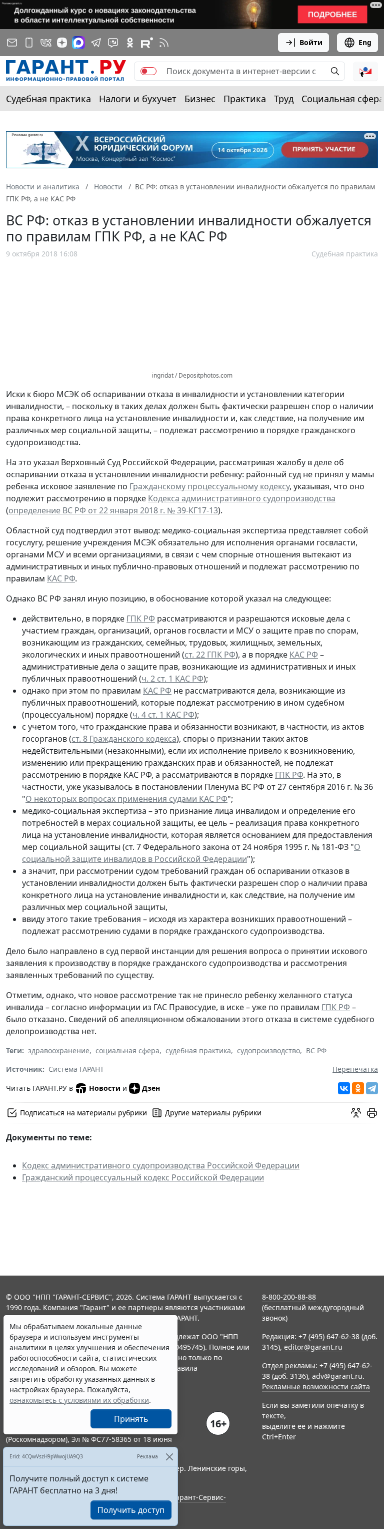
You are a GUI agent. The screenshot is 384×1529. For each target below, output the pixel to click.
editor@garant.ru (313, 1347)
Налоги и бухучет (137, 99)
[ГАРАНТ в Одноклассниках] (130, 43)
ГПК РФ (140, 618)
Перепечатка (355, 1069)
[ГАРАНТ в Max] (78, 42)
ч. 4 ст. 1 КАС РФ (163, 714)
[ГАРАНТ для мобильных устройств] (29, 43)
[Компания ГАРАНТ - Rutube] (147, 43)
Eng (365, 42)
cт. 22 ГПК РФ (210, 654)
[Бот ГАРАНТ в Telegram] (113, 43)
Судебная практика (48, 99)
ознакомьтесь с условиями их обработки (79, 1400)
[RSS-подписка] (164, 43)
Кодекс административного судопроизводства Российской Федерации (161, 1165)
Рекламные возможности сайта (316, 1386)
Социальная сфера (343, 99)
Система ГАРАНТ (76, 1069)
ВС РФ (316, 1050)
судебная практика (198, 1050)
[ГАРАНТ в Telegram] (96, 43)
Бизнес (200, 99)
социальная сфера (128, 1050)
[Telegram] (372, 1088)
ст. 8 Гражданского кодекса (124, 738)
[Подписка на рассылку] (12, 43)
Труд (284, 99)
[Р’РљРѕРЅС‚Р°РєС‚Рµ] (344, 1088)
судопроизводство (268, 1050)
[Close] (169, 1456)
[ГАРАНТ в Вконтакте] (46, 43)
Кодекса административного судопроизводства (242, 498)
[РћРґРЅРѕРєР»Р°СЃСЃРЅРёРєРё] (358, 1088)
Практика (245, 99)
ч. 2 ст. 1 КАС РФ (173, 678)
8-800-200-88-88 (289, 1297)
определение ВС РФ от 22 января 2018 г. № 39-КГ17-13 (113, 510)
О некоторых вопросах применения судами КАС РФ (127, 798)
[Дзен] (62, 43)
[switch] (148, 71)
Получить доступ (131, 1509)
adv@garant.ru (337, 1376)
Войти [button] (311, 42)
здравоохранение (59, 1050)
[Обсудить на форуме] (356, 1113)
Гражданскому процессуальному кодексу (210, 486)
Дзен (151, 1088)
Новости (104, 1088)
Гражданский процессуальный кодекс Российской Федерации (143, 1177)
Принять (131, 1418)
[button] (365, 71)
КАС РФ (61, 578)
